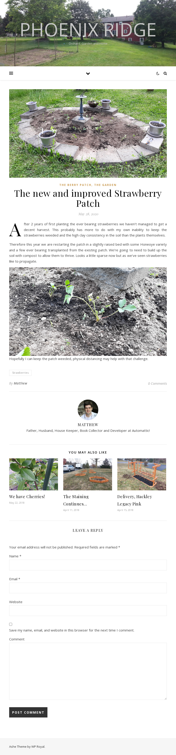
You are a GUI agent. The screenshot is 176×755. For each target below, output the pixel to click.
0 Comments (157, 383)
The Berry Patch (75, 185)
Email (14, 579)
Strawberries (20, 373)
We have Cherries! (27, 496)
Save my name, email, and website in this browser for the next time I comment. (71, 630)
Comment (17, 639)
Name (15, 556)
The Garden (105, 185)
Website (15, 601)
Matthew (20, 383)
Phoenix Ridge (88, 29)
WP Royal (37, 746)
